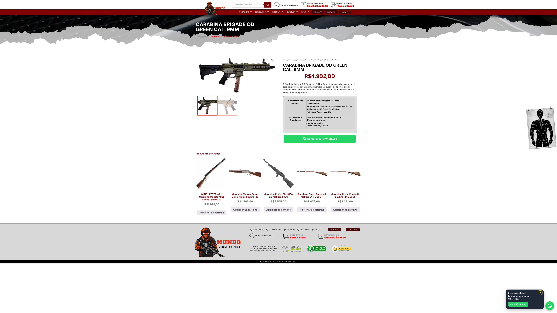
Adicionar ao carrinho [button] (212, 212)
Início (285, 60)
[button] (272, 60)
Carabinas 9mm (229, 36)
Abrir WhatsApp (518, 304)
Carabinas (214, 36)
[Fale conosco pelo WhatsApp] (549, 305)
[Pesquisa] (267, 5)
